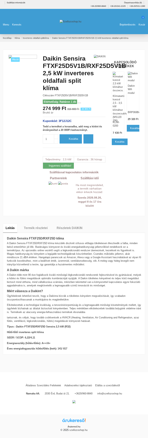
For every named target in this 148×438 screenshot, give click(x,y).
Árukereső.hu (74, 426)
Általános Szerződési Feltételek (43, 385)
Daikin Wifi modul (131, 89)
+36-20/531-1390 (137, 6)
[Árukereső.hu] (74, 421)
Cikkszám (48, 95)
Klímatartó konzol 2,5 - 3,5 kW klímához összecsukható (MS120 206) (118, 104)
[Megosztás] (44, 152)
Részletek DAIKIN (69, 228)
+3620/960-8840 (83, 393)
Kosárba (73, 138)
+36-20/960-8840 (99, 6)
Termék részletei (36, 228)
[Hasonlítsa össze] (88, 139)
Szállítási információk (16, 3)
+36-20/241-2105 (118, 6)
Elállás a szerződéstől (107, 385)
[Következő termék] (143, 38)
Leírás (10, 228)
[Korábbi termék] (140, 38)
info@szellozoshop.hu (109, 393)
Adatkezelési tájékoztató (78, 385)
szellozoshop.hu (78, 430)
